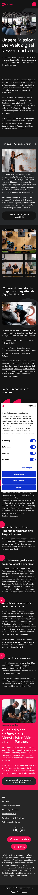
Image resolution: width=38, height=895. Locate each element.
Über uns (5, 801)
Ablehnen (19, 487)
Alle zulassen (19, 474)
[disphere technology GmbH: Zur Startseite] (7, 4)
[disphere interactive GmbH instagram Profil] (15, 829)
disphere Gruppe (16, 855)
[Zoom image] (19, 240)
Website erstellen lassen (11, 822)
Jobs (3, 797)
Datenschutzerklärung (24, 888)
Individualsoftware (9, 568)
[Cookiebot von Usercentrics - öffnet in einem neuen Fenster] (27, 406)
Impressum (9, 888)
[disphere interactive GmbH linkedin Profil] (22, 829)
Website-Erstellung (19, 571)
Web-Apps (18, 369)
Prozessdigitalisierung (10, 810)
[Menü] (34, 4)
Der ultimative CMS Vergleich (13, 818)
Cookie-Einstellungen (19, 892)
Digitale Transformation (11, 805)
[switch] (33, 447)
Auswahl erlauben (19, 481)
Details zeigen (27, 467)
